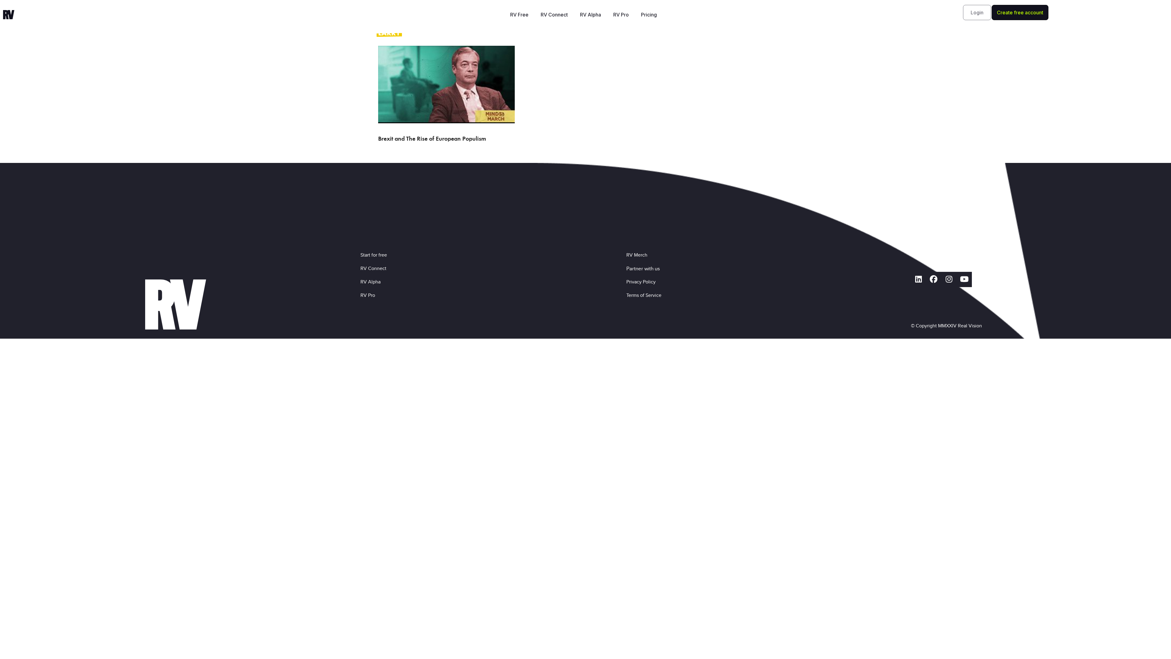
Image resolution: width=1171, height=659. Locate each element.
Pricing (649, 15)
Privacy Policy (642, 281)
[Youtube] (964, 279)
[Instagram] (949, 279)
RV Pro (621, 15)
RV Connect (554, 15)
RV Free (519, 15)
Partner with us (643, 268)
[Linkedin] (918, 279)
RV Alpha (590, 15)
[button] (977, 12)
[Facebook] (933, 279)
